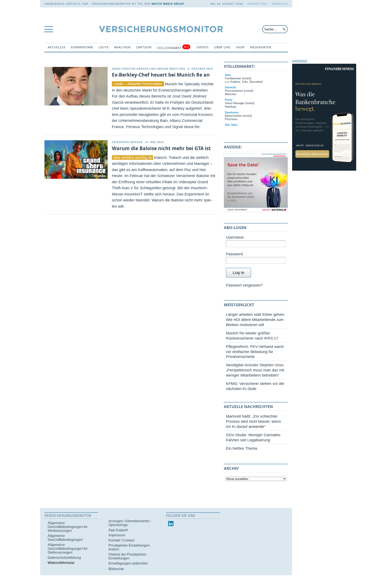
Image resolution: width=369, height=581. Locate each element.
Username (235, 237)
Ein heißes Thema (241, 448)
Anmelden (279, 3)
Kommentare (82, 47)
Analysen (122, 47)
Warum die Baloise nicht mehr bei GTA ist (161, 148)
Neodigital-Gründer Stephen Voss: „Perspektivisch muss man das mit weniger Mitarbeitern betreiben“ (255, 370)
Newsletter (257, 3)
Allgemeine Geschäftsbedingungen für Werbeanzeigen (68, 526)
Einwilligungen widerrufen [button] (128, 563)
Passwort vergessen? (244, 285)
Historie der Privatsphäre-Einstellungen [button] (127, 556)
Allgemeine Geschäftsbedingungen (65, 537)
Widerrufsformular (61, 563)
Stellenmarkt (173, 47)
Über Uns (222, 47)
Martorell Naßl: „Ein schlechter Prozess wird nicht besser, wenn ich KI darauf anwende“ (253, 421)
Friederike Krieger (127, 142)
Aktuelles (57, 47)
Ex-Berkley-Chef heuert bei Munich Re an (161, 74)
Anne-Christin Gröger (130, 69)
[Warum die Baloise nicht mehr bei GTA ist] (76, 159)
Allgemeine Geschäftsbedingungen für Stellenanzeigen (68, 548)
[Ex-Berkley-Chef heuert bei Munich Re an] (76, 86)
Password (234, 254)
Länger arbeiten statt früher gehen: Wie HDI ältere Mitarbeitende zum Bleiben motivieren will (255, 319)
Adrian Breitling (171, 69)
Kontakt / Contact (121, 540)
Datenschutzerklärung (64, 557)
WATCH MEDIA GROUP (167, 3)
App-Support (118, 530)
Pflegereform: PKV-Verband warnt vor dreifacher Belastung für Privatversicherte (255, 351)
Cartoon (144, 47)
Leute (104, 47)
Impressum (116, 535)
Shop (240, 47)
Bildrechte (116, 569)
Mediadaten (260, 47)
